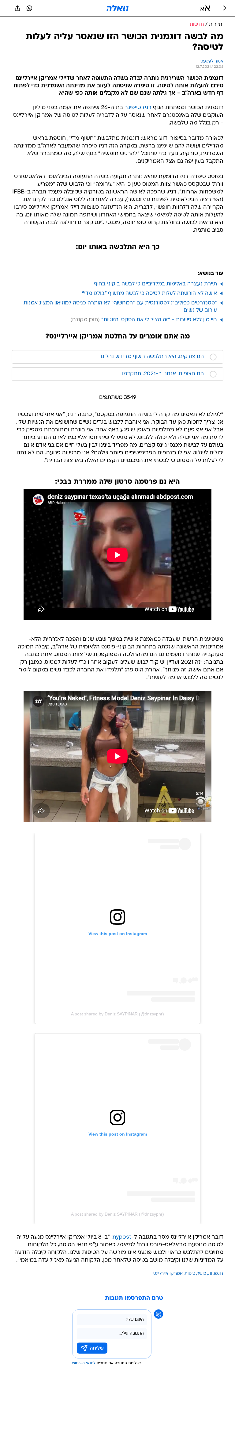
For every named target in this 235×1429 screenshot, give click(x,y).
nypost (122, 1237)
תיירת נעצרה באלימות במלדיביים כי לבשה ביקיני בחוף (155, 284)
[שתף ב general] (17, 8)
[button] (205, 8)
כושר (201, 1274)
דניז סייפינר (138, 108)
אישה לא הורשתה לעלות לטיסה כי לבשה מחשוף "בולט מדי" (149, 293)
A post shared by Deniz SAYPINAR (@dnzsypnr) (117, 1013)
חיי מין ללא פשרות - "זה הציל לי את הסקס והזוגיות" (159, 320)
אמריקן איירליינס (168, 1274)
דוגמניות (215, 1274)
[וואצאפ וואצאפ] (29, 8)
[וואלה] (117, 8)
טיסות (190, 1274)
